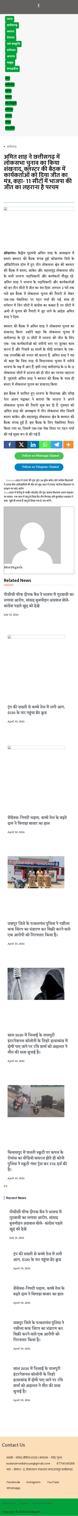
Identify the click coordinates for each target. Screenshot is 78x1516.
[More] (68, 444)
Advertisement (42, 1503)
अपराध (11, 56)
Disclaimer (9, 1503)
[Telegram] (56, 444)
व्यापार (10, 31)
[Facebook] (10, 444)
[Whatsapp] (45, 444)
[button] (5, 196)
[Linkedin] (33, 444)
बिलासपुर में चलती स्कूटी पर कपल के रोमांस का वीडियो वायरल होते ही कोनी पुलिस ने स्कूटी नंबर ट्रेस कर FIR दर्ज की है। (37, 1161)
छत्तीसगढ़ (12, 25)
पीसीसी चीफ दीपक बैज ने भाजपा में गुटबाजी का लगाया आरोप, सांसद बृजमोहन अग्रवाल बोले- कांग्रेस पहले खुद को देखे (39, 600)
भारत (9, 19)
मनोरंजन (11, 50)
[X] (21, 444)
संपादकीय (12, 69)
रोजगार (11, 37)
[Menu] (68, 5)
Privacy (24, 1503)
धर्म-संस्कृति (13, 44)
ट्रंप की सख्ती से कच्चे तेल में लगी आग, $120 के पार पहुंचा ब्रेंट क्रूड (36, 710)
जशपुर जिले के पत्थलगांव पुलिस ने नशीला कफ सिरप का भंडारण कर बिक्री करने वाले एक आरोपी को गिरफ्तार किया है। (39, 929)
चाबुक (10, 62)
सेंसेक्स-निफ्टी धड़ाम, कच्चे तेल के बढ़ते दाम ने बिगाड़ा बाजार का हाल (37, 821)
